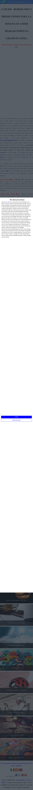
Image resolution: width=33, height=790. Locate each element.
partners (10, 202)
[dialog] (16, 395)
